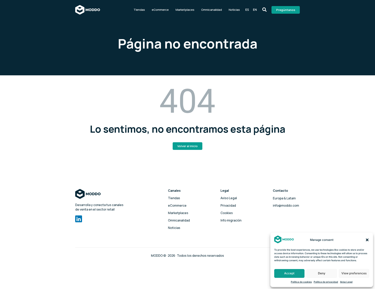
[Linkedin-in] (78, 218)
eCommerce (160, 10)
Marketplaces (185, 10)
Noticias (234, 10)
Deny (321, 273)
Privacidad (228, 205)
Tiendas (139, 10)
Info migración (231, 220)
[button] (367, 240)
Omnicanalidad (211, 10)
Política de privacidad (326, 281)
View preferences (354, 273)
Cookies (227, 213)
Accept (289, 273)
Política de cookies (301, 281)
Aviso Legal (346, 281)
